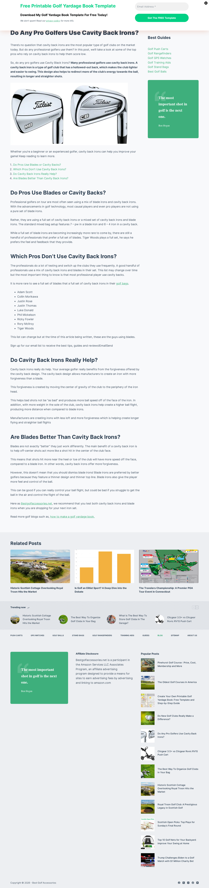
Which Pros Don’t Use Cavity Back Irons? (39, 169)
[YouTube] (197, 883)
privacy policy (53, 20)
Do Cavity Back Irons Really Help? (35, 173)
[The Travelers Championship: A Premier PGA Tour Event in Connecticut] (169, 566)
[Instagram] (188, 883)
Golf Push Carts (158, 49)
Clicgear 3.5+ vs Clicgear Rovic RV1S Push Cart (181, 619)
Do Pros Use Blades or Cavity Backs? (37, 164)
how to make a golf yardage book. (72, 516)
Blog (160, 635)
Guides (145, 635)
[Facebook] (179, 883)
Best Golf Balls (157, 71)
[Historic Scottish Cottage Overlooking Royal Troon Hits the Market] (40, 566)
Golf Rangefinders (159, 53)
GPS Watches (37, 635)
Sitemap (175, 635)
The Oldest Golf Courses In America (177, 682)
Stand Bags (78, 635)
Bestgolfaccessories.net (36, 503)
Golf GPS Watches (159, 58)
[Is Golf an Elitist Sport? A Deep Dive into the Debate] (104, 566)
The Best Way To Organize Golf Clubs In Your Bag (85, 619)
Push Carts (16, 635)
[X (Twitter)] (184, 883)
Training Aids (127, 635)
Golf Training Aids (159, 62)
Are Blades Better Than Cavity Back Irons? (40, 178)
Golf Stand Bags (158, 67)
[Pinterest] (193, 883)
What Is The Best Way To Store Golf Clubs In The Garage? (133, 619)
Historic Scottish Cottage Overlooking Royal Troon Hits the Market (37, 619)
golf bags (122, 283)
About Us (192, 635)
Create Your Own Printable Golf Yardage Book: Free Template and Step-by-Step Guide (176, 699)
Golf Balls (58, 635)
